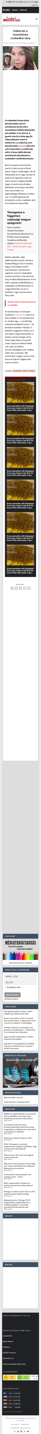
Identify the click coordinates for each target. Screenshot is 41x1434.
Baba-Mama (8, 1341)
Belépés (15, 10)
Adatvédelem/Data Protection (20, 1428)
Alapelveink (25, 1424)
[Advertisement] (20, 95)
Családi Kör (7, 1336)
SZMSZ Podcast (9, 1352)
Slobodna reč (8, 1358)
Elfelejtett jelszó (11, 999)
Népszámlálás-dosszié (13, 1097)
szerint (21, 145)
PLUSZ (6, 9)
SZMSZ (6, 43)
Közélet (23, 43)
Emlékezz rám (13, 987)
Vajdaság (30, 43)
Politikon (6, 1347)
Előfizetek (23, 10)
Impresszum (15, 1424)
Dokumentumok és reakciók (20, 963)
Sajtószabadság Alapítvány (14, 1364)
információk (20, 314)
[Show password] (33, 982)
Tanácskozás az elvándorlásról (17, 1102)
